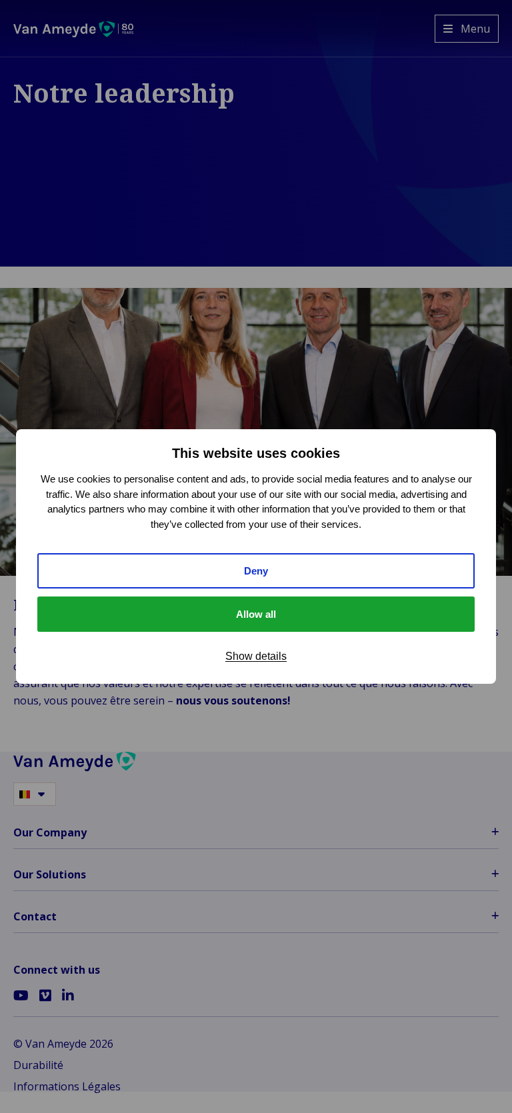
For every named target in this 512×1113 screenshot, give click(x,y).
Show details (256, 656)
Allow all (256, 614)
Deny (256, 570)
